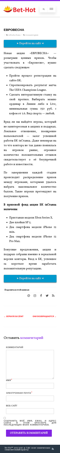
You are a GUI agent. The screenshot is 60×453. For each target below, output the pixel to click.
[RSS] (53, 295)
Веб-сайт (11, 406)
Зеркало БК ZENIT (13, 316)
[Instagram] (35, 295)
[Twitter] (47, 295)
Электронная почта (18, 393)
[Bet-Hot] (19, 15)
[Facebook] (41, 295)
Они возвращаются (44, 316)
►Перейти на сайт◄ (30, 43)
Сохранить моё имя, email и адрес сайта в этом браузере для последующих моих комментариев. (30, 423)
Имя (8, 380)
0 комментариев (31, 35)
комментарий (14, 347)
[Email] (29, 295)
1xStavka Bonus (14, 35)
